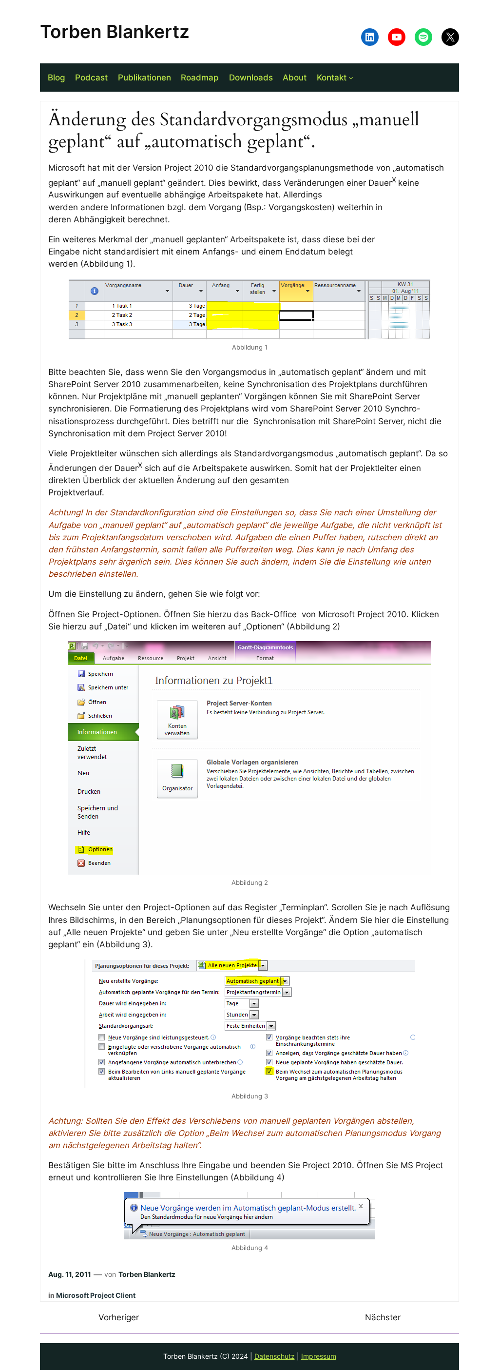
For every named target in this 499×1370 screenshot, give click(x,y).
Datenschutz (274, 1356)
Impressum (318, 1356)
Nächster (383, 1317)
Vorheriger (118, 1317)
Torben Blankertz (115, 31)
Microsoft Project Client (95, 1295)
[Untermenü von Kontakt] (350, 77)
